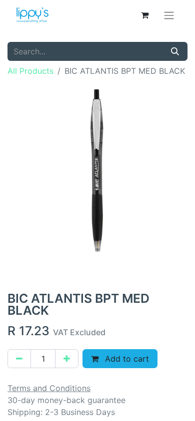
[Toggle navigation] (169, 15)
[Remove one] (19, 358)
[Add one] (66, 358)
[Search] (175, 51)
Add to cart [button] (125, 359)
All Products (31, 71)
